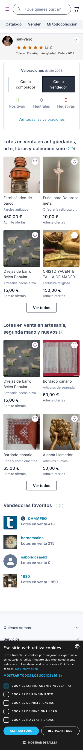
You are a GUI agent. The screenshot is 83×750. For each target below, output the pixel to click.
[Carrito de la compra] (76, 9)
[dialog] (41, 695)
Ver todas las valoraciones (41, 119)
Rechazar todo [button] (60, 731)
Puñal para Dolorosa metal (60, 200)
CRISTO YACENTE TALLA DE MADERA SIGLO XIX (60, 274)
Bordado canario (57, 381)
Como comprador (25, 84)
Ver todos (41, 307)
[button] (41, 675)
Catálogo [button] (14, 24)
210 (71, 148)
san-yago (24, 39)
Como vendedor (58, 84)
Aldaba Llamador (58, 454)
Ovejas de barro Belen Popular (17, 274)
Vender (34, 24)
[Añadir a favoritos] (76, 40)
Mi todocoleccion (62, 24)
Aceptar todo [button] (21, 731)
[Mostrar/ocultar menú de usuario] (6, 9)
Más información (26, 669)
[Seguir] (35, 161)
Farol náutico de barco (17, 200)
